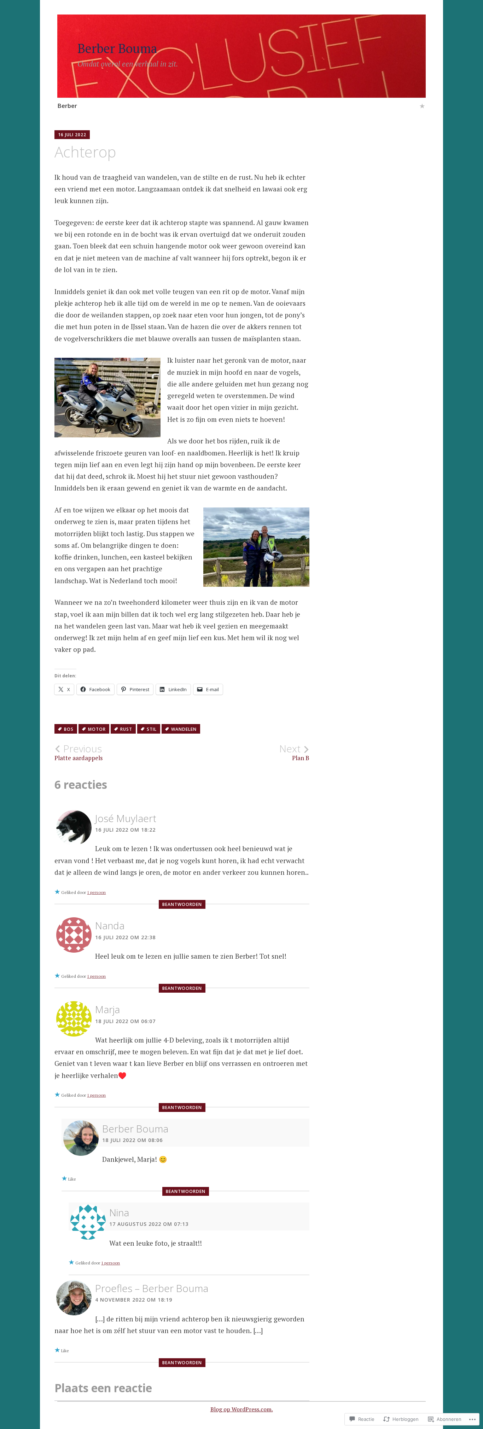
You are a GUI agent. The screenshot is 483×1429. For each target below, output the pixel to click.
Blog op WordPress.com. (241, 1409)
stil (152, 729)
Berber (67, 106)
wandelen (184, 729)
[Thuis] (422, 107)
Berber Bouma (117, 48)
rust (126, 729)
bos (69, 729)
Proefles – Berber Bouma (151, 1288)
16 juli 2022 (72, 135)
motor (97, 729)
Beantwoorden (182, 904)
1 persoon (96, 892)
